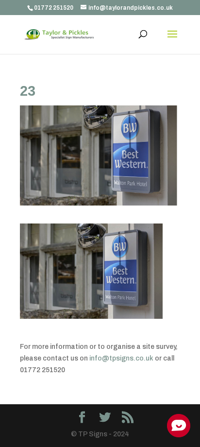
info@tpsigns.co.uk (121, 358)
